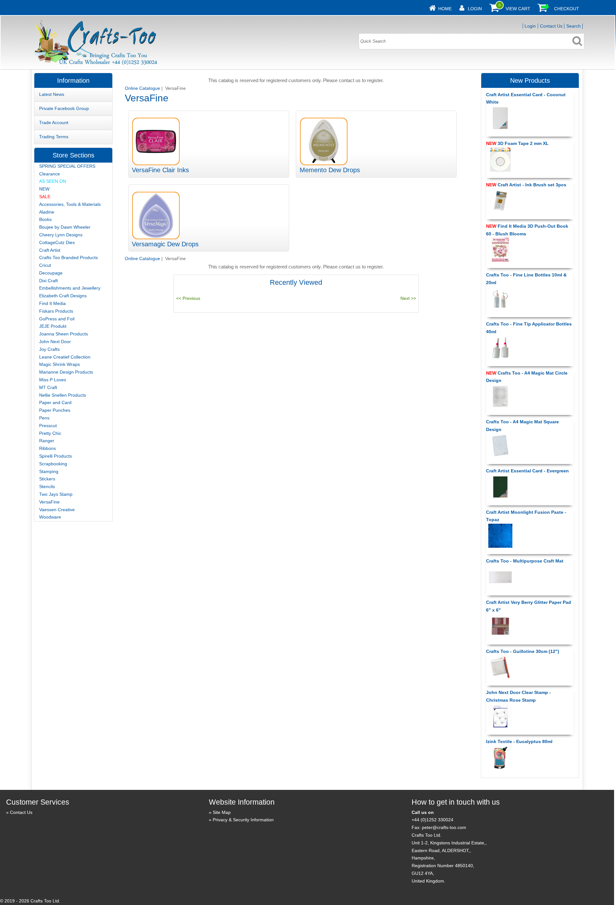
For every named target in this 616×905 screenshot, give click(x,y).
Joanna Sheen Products (63, 333)
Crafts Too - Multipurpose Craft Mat (524, 560)
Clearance (49, 173)
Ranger (46, 440)
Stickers (47, 478)
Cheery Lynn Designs (60, 234)
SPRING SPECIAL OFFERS (67, 166)
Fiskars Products (56, 311)
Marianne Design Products (66, 372)
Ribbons (47, 448)
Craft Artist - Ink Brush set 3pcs (526, 184)
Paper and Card (55, 402)
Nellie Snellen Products (62, 395)
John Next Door (55, 341)
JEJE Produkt (52, 326)
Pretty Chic (50, 433)
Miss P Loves (52, 379)
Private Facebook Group (64, 108)
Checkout (566, 8)
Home (445, 8)
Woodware (50, 517)
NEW (44, 188)
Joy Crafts (49, 349)
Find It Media (52, 303)
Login (475, 8)
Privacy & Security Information (243, 819)
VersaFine (49, 501)
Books (45, 219)
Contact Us (551, 26)
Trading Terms (53, 136)
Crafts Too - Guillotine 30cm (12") (522, 651)
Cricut (45, 265)
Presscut (48, 425)
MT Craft (48, 387)
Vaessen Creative (57, 509)
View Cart (518, 8)
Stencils (47, 486)
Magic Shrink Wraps (59, 364)
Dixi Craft (48, 280)
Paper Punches (54, 410)
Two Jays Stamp (56, 494)
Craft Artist (49, 250)
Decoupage (51, 272)
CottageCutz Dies (57, 242)
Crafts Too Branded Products (68, 257)
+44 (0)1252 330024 (432, 819)
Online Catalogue (142, 88)
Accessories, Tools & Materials (70, 204)
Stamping (48, 471)
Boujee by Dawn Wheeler (64, 227)
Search (573, 26)
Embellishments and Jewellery (69, 288)
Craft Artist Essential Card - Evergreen (527, 470)
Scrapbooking (53, 463)
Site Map (222, 812)
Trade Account (53, 122)
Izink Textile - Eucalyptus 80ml (519, 741)
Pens (44, 417)
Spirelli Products (55, 456)
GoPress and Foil (56, 318)
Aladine (46, 212)
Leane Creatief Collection (64, 356)
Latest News (51, 94)
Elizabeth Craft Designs (63, 295)
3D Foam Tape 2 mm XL (517, 143)
